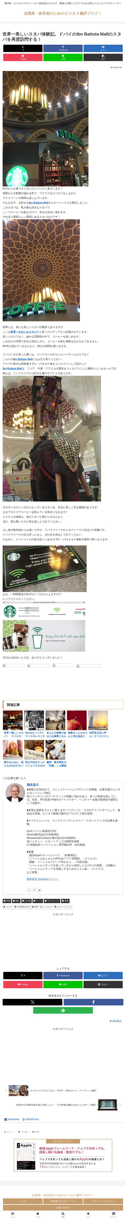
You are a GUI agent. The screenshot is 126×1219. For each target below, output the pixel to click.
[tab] (12, 1119)
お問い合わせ (63, 1207)
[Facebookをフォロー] (34, 890)
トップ (22, 1201)
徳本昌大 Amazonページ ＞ (43, 879)
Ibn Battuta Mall (38, 202)
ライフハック (53, 901)
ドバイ (39, 901)
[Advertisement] (63, 940)
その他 (28, 901)
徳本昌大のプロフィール (63, 1201)
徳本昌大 (33, 784)
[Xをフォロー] (29, 890)
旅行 (18, 901)
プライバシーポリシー (103, 1201)
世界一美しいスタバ (43, 907)
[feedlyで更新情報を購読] (39, 890)
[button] (103, 57)
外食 (8, 901)
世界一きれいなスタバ (23, 331)
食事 (67, 901)
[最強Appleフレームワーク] (63, 1155)
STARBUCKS (23, 907)
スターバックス (64, 907)
